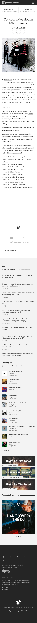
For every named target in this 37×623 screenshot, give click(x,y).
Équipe (6, 589)
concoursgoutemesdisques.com (12, 121)
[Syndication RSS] (3, 561)
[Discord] (17, 557)
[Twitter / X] (16, 32)
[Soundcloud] (24, 557)
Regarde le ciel (8, 80)
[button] (14, 536)
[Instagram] (10, 557)
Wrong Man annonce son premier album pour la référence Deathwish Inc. (18, 354)
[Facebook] (12, 32)
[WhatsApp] (20, 32)
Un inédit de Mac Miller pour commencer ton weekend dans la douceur (17, 285)
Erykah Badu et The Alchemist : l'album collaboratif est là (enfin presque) (15, 320)
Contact (7, 587)
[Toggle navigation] (33, 2)
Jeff (14, 28)
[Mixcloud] (31, 557)
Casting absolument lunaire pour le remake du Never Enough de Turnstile (18, 294)
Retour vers (10, 250)
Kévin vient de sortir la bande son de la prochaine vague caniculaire (16, 311)
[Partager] (24, 32)
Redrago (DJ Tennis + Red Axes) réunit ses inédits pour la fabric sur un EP (17, 337)
